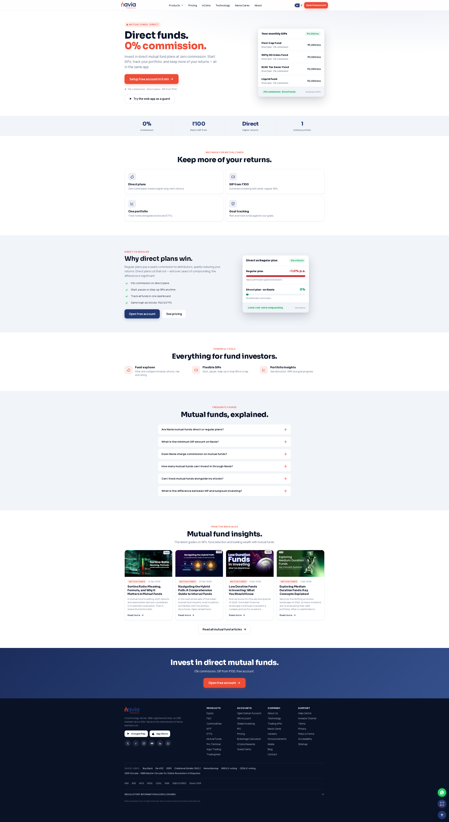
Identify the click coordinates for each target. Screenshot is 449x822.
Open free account (316, 5)
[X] (128, 743)
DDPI (169, 768)
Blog (270, 749)
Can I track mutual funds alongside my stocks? (192, 478)
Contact (272, 754)
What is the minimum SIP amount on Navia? (190, 441)
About (258, 5)
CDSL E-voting (248, 768)
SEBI (167, 783)
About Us (273, 713)
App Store (162, 733)
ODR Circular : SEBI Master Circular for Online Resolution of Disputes (162, 773)
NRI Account (244, 718)
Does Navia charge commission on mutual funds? (194, 454)
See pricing (174, 314)
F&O (209, 718)
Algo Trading (214, 749)
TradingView (213, 754)
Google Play (138, 733)
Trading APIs (275, 723)
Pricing (192, 5)
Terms (301, 723)
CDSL (159, 783)
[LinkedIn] (160, 743)
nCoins (206, 5)
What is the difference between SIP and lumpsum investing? (202, 491)
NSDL (150, 783)
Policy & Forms (306, 733)
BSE (134, 783)
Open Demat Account (249, 713)
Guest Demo (244, 749)
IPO (239, 728)
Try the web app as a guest (151, 99)
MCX (141, 783)
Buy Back (148, 768)
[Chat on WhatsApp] (442, 792)
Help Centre (304, 713)
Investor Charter (307, 718)
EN (297, 5)
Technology (223, 5)
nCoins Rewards (246, 744)
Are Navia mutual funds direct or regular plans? (193, 429)
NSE (127, 783)
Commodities (214, 723)
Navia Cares (242, 5)
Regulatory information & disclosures (150, 794)
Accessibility (305, 739)
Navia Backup (211, 768)
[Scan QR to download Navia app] (442, 804)
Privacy (302, 728)
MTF (209, 728)
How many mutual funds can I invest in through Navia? (197, 466)
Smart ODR (195, 783)
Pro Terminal (214, 744)
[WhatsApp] (168, 743)
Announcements (277, 739)
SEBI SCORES (179, 783)
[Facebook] (136, 743)
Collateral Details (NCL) (187, 768)
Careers (272, 733)
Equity (210, 713)
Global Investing (246, 723)
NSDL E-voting (229, 768)
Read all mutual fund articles (222, 629)
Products (174, 5)
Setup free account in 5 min (149, 79)
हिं (301, 5)
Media (271, 744)
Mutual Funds (214, 739)
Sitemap (302, 744)
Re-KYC (160, 768)
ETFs (209, 733)
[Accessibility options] (442, 815)
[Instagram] (144, 743)
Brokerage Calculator (249, 739)
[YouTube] (152, 743)
